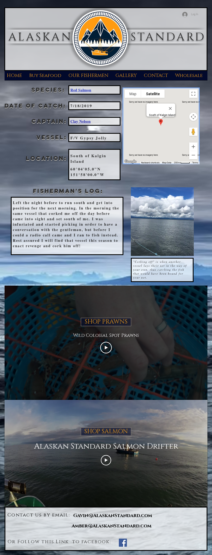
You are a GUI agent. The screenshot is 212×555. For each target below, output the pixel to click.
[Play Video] (106, 347)
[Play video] (106, 460)
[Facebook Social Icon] (123, 543)
